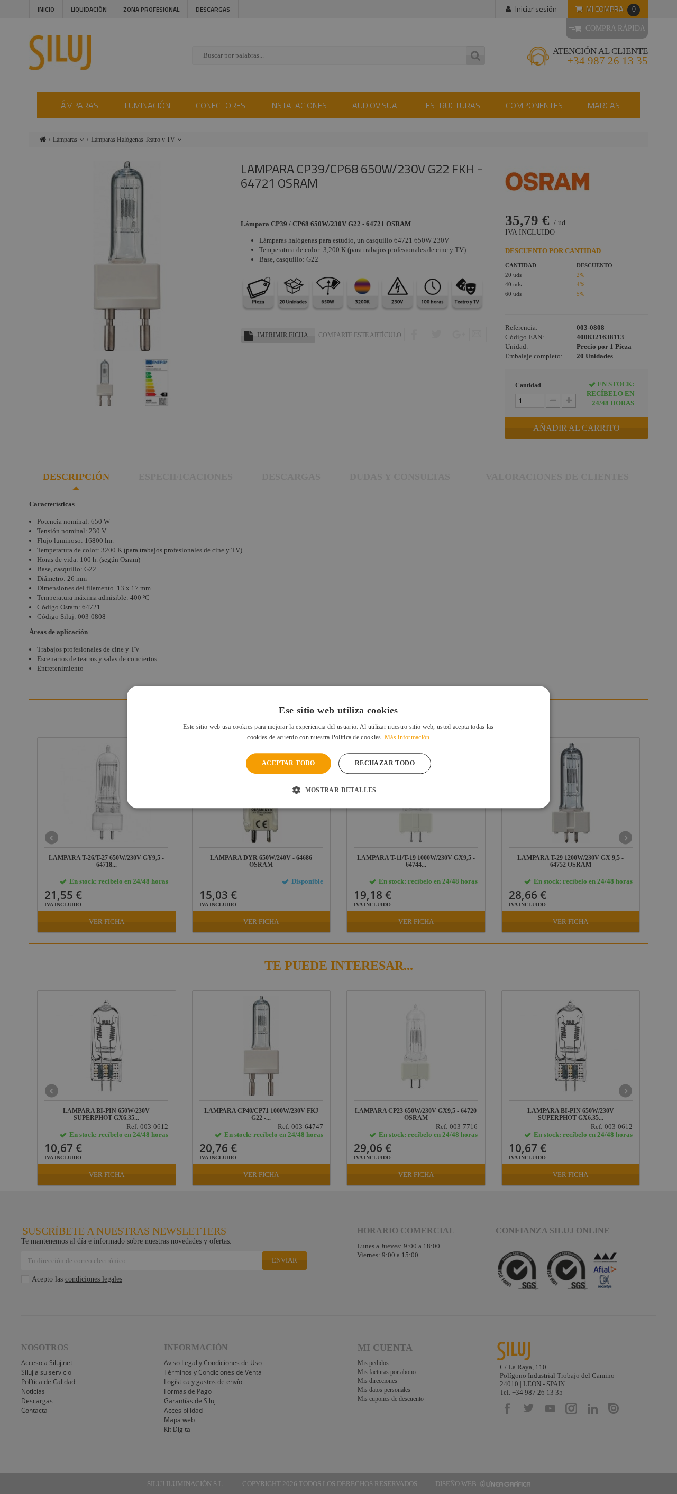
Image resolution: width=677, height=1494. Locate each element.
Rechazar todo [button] (385, 763)
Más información (407, 737)
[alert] (338, 747)
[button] (338, 789)
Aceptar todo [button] (288, 763)
